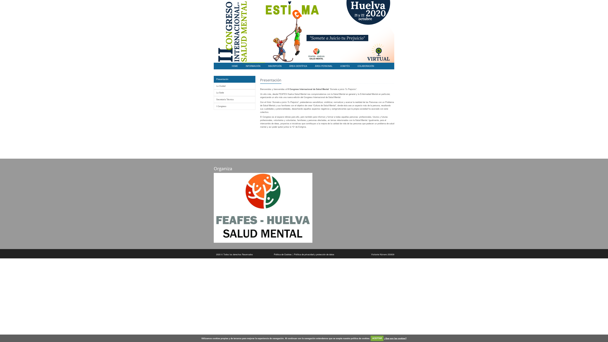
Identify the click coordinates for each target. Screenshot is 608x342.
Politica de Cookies (283, 254)
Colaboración (366, 65)
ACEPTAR (377, 338)
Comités (345, 65)
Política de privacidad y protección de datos (314, 254)
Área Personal (323, 65)
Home (235, 65)
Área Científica (298, 65)
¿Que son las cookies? (395, 338)
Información (253, 65)
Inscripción (275, 65)
